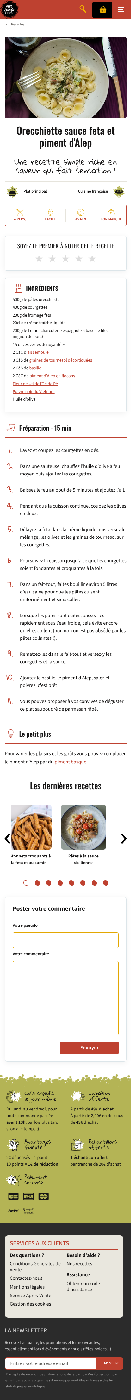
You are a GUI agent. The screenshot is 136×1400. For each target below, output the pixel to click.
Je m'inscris (110, 1363)
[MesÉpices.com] (9, 9)
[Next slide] (124, 838)
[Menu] (121, 9)
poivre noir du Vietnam (34, 392)
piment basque (70, 762)
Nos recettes (79, 1264)
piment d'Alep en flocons (52, 376)
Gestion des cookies (30, 1304)
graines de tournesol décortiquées (60, 360)
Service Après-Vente (30, 1295)
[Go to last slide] (7, 838)
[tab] (25, 883)
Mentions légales (27, 1287)
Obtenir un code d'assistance (83, 1286)
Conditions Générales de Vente (35, 1267)
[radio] (39, 259)
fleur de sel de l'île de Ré (35, 384)
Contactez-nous (26, 1278)
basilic (35, 368)
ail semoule (38, 352)
